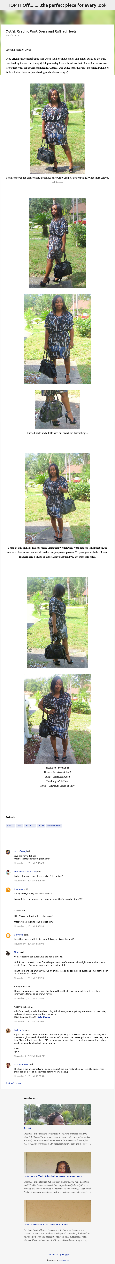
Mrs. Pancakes (21, 1064)
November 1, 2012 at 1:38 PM (29, 926)
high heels (29, 826)
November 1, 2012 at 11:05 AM (29, 880)
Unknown (18, 888)
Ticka (16, 952)
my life (41, 826)
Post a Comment (14, 1083)
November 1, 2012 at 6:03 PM (29, 977)
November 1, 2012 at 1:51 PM (29, 943)
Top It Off (28, 1128)
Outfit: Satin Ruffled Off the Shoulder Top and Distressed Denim (53, 1176)
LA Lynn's (19, 1029)
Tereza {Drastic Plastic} (25, 871)
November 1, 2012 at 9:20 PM (29, 1021)
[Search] (110, 5)
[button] (7, 41)
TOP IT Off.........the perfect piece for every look (57, 5)
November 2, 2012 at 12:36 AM (29, 1055)
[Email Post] (7, 822)
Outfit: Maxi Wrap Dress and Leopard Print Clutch (46, 1224)
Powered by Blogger (59, 1254)
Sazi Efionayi (20, 851)
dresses (10, 826)
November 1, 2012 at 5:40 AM (29, 863)
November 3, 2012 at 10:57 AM (29, 1076)
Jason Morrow (64, 1260)
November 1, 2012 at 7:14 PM (29, 998)
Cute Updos (44, 1016)
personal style (54, 826)
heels (19, 826)
